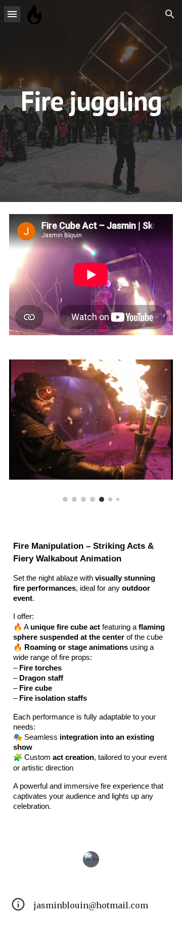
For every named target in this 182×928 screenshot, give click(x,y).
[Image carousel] (91, 430)
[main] (91, 100)
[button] (12, 14)
